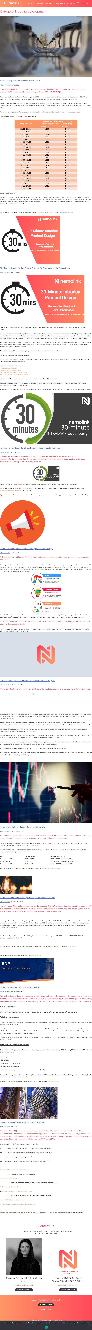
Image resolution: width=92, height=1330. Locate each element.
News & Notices (60, 3)
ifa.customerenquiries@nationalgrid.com (13, 372)
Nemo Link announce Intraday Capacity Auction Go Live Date (27, 898)
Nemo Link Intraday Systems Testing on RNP (20, 987)
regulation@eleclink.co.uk (8, 368)
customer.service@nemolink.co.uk (11, 366)
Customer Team (67, 212)
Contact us (84, 3)
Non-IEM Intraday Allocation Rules (13, 1200)
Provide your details (46, 1304)
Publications (71, 3)
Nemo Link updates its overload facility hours (20, 81)
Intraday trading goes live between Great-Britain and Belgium (27, 681)
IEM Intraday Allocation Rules (11, 1187)
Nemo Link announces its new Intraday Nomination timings (26, 549)
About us (31, 3)
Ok (46, 1327)
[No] (90, 1325)
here (81, 617)
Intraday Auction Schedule (51, 868)
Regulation (49, 3)
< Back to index (5, 85)
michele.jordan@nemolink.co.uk (24, 1285)
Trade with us (40, 3)
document (22, 484)
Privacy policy (46, 1309)
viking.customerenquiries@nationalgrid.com (14, 374)
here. (59, 351)
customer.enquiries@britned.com (11, 370)
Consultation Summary (9, 1178)
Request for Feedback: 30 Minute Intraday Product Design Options (30, 448)
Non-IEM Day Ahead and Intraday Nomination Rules (18, 1204)
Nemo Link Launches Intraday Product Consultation (23, 1122)
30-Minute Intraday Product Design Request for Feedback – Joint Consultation (35, 268)
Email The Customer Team (24, 1289)
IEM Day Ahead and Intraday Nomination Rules (17, 1191)
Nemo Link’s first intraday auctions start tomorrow (22, 827)
